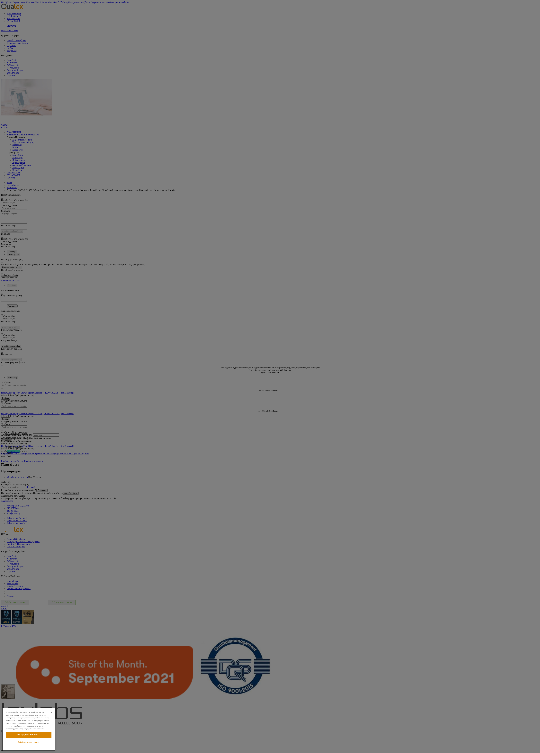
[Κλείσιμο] (51, 712)
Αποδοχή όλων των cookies (28, 735)
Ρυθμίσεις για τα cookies (28, 742)
